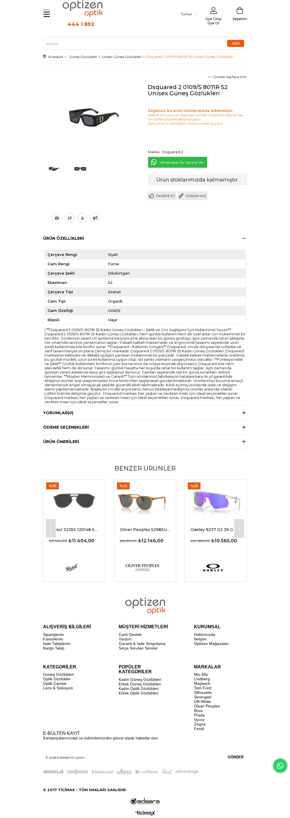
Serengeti (202, 697)
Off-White (202, 701)
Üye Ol (213, 23)
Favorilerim (53, 639)
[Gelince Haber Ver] (95, 218)
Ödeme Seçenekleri (66, 427)
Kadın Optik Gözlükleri (139, 688)
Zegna (200, 724)
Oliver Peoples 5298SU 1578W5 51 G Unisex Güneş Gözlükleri (145, 529)
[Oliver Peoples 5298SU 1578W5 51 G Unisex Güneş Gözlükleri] (145, 500)
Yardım (125, 639)
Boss (198, 710)
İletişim (200, 639)
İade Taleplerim (57, 643)
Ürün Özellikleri (63, 238)
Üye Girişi (213, 19)
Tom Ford (202, 688)
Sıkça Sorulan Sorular (138, 648)
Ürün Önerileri (61, 441)
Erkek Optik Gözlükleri (138, 693)
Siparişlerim (53, 634)
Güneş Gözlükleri (58, 674)
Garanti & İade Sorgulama (142, 643)
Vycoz (199, 719)
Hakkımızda (204, 634)
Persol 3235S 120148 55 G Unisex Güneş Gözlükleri (74, 529)
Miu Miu (201, 674)
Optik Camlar (55, 683)
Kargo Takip (53, 648)
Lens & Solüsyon (58, 688)
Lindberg (202, 679)
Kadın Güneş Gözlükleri (140, 679)
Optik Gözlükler (57, 679)
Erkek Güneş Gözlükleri (140, 684)
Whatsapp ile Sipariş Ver (182, 162)
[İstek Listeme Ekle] (57, 218)
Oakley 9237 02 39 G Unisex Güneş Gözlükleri (216, 529)
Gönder (236, 757)
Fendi (199, 728)
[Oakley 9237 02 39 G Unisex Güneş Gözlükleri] (216, 500)
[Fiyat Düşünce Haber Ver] (82, 218)
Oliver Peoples (207, 706)
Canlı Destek (130, 634)
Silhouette (203, 692)
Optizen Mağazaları (211, 643)
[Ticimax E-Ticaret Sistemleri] (145, 814)
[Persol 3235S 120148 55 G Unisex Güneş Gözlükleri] (74, 500)
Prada (199, 715)
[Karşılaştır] (69, 218)
